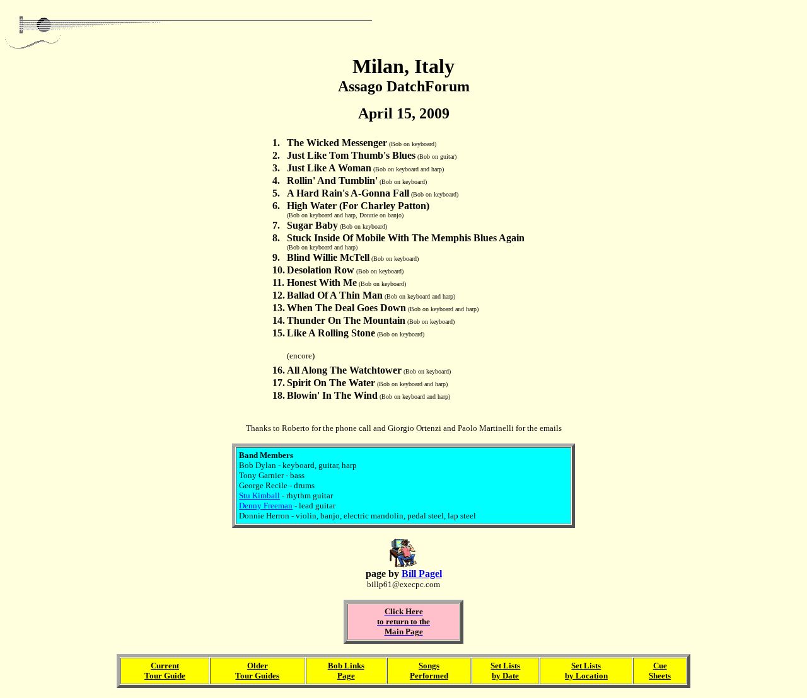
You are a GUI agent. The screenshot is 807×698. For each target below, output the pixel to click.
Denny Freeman (266, 505)
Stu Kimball (259, 495)
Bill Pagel (422, 573)
